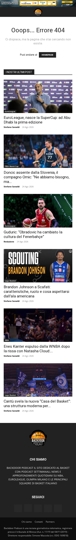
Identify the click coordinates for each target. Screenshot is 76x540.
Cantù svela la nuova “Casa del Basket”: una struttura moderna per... (37, 403)
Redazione (9, 241)
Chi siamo (27, 521)
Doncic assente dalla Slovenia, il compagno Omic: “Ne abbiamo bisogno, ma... (36, 177)
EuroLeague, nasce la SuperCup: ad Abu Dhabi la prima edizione (37, 119)
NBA (7, 340)
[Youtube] (58, 508)
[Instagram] (28, 508)
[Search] (71, 12)
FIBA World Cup (11, 166)
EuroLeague (10, 111)
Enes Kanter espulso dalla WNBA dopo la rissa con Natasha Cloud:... (37, 348)
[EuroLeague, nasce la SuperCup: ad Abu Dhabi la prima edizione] (38, 96)
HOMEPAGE (47, 55)
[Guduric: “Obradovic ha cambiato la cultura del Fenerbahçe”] (38, 210)
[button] (6, 12)
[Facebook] (18, 508)
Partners (50, 521)
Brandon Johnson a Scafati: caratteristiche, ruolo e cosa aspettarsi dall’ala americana (36, 291)
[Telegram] (38, 508)
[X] (48, 508)
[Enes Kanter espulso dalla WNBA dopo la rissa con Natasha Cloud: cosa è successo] (38, 325)
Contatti (39, 521)
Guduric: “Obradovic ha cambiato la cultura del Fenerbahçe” (33, 234)
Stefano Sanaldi (12, 127)
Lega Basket (10, 280)
